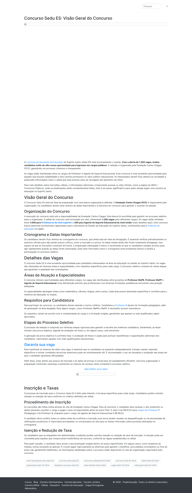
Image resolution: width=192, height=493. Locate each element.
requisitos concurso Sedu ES (66, 465)
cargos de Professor (148, 410)
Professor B (121, 305)
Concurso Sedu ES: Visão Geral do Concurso (68, 18)
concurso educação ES (69, 461)
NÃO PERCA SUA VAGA (96, 369)
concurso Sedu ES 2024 (126, 461)
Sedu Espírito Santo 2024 (95, 465)
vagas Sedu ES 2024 (120, 465)
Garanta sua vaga (39, 344)
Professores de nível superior (56, 222)
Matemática (30, 488)
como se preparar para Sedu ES (40, 461)
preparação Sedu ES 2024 (38, 465)
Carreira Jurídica (91, 482)
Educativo (55, 485)
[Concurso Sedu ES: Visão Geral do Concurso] (96, 90)
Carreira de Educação (72, 485)
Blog (36, 482)
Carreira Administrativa (51, 482)
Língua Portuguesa (94, 485)
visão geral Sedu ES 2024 (145, 465)
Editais (44, 485)
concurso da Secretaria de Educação (44, 162)
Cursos (28, 482)
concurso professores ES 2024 (97, 461)
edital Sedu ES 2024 (150, 461)
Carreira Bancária (73, 482)
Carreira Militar (32, 485)
